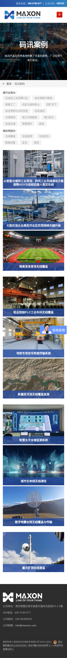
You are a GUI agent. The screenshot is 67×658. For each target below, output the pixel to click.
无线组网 (27, 136)
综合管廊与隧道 (43, 98)
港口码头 (49, 117)
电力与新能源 (29, 117)
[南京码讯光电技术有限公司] (22, 15)
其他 (41, 123)
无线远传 (44, 136)
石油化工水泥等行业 (16, 98)
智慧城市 (27, 123)
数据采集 (10, 142)
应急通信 (40, 110)
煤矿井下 (51, 104)
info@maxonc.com (25, 625)
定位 (24, 142)
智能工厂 (10, 104)
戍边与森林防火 (31, 104)
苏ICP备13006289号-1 (39, 645)
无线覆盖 (10, 136)
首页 (8, 83)
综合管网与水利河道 (16, 110)
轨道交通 (10, 123)
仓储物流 (10, 117)
